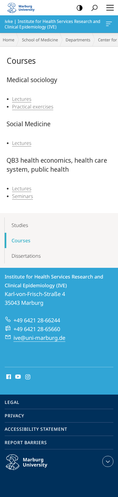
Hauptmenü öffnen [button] (110, 7)
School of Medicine (40, 39)
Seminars (22, 196)
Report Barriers (26, 442)
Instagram (28, 377)
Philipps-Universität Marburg (37, 471)
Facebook (8, 377)
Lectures (21, 99)
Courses (21, 240)
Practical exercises (32, 106)
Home (8, 39)
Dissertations (26, 255)
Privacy (14, 416)
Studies (20, 225)
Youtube (17, 377)
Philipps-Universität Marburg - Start (23, 7)
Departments (78, 39)
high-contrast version (79, 7)
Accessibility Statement (36, 429)
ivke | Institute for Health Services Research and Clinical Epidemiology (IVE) (110, 24)
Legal (12, 402)
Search (94, 7)
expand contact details (107, 461)
